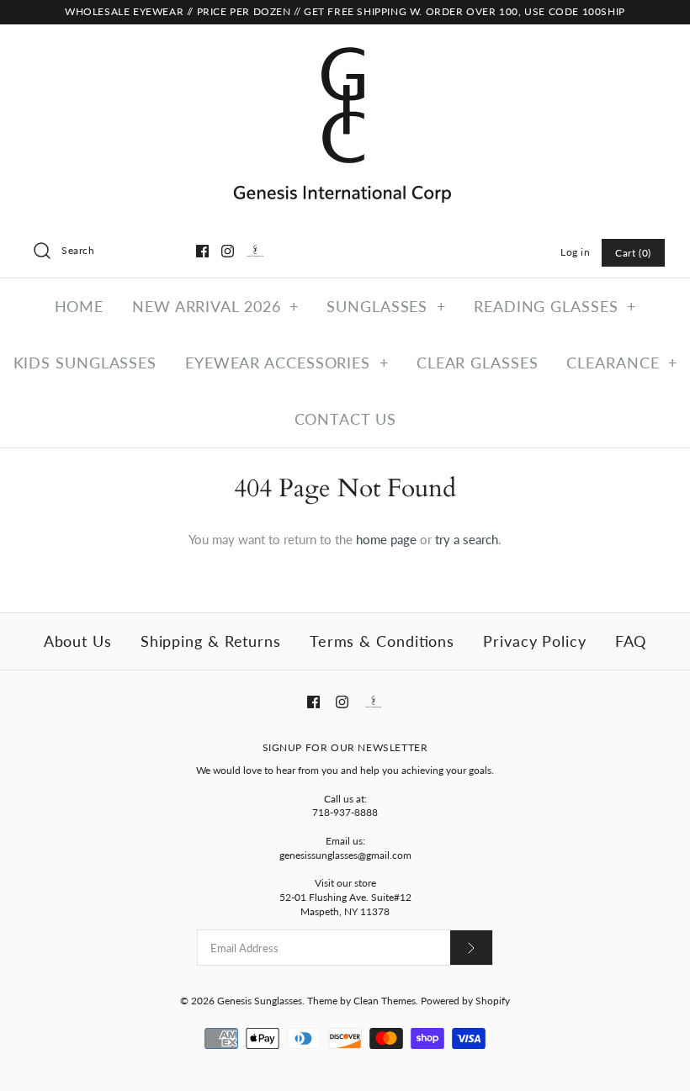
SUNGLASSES (386, 306)
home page (386, 539)
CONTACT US (345, 419)
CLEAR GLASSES (478, 362)
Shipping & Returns (211, 641)
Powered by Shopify (465, 1000)
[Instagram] (227, 251)
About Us (78, 641)
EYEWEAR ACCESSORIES (287, 362)
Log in (575, 252)
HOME (79, 306)
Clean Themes (384, 1000)
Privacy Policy (534, 641)
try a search (466, 539)
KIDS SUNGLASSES (85, 362)
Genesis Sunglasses (259, 1000)
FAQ (631, 641)
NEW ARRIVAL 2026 (215, 306)
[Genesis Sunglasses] (345, 51)
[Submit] (471, 947)
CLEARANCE (621, 362)
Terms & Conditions (382, 641)
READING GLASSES (555, 306)
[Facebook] (202, 251)
